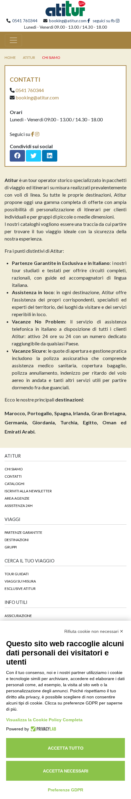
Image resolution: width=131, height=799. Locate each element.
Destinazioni (17, 539)
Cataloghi (14, 483)
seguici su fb (103, 20)
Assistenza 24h (19, 505)
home (10, 57)
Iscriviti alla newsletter (28, 491)
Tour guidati (17, 574)
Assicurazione (18, 615)
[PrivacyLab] (42, 729)
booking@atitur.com (68, 20)
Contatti (13, 476)
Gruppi (11, 547)
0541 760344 (24, 20)
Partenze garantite (23, 532)
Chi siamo (51, 57)
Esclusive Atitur (20, 588)
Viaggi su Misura (20, 581)
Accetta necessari (65, 771)
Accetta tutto (65, 748)
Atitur (29, 57)
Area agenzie (17, 498)
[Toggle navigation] (13, 40)
